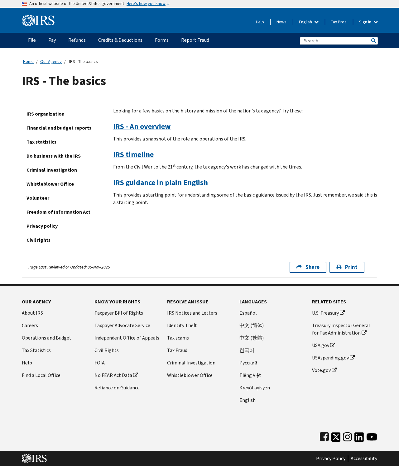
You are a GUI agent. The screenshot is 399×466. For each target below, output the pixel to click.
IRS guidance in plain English (160, 183)
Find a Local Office (41, 375)
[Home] (38, 18)
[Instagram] (347, 436)
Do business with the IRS (53, 156)
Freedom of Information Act (58, 212)
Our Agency (51, 61)
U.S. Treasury (325, 313)
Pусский (248, 362)
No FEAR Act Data (113, 375)
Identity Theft (182, 325)
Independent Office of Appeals (126, 338)
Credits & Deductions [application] (120, 40)
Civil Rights (106, 350)
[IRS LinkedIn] (359, 436)
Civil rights (38, 240)
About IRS (32, 313)
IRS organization (45, 114)
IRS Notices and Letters (192, 313)
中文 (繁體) (251, 338)
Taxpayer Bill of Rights (118, 313)
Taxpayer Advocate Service (122, 325)
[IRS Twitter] (336, 436)
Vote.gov (321, 370)
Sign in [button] (365, 22)
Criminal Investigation (51, 170)
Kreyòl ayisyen (254, 387)
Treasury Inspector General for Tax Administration (341, 329)
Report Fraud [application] (195, 40)
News (281, 22)
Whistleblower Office (50, 184)
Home (28, 61)
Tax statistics (41, 142)
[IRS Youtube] (371, 436)
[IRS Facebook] (324, 436)
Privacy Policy (330, 458)
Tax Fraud (177, 350)
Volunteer (37, 198)
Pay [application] (52, 40)
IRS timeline (133, 154)
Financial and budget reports (58, 128)
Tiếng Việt (250, 375)
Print (351, 267)
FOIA (99, 362)
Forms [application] (162, 40)
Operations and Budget (46, 338)
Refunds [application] (77, 40)
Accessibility (364, 458)
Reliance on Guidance (117, 387)
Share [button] (312, 267)
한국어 (246, 350)
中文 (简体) (251, 325)
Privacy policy (42, 226)
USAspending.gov (330, 357)
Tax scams (178, 338)
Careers (30, 325)
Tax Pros (339, 22)
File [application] (32, 40)
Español (248, 313)
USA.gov (320, 345)
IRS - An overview (142, 126)
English (306, 22)
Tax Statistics (36, 350)
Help (260, 22)
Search (373, 41)
